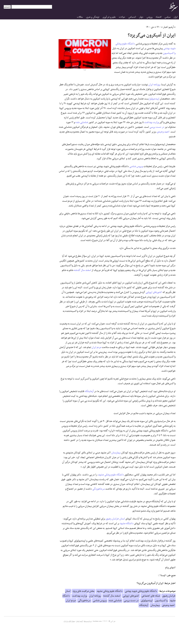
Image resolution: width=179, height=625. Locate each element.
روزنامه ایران (154, 84)
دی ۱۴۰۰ (150, 27)
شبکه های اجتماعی (150, 596)
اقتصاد (158, 17)
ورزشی (149, 17)
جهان (141, 17)
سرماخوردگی (98, 489)
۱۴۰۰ (158, 27)
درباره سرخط (88, 621)
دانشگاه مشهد (127, 523)
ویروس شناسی (136, 166)
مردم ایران (96, 347)
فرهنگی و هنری (92, 17)
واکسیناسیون (169, 53)
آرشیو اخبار (168, 27)
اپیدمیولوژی (153, 98)
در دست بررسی (156, 127)
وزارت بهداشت (151, 122)
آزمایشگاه (89, 391)
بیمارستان (116, 452)
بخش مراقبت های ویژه (83, 591)
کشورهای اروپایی (154, 292)
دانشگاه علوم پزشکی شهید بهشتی (141, 591)
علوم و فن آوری (109, 17)
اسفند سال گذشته (82, 270)
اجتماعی (132, 17)
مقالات (80, 17)
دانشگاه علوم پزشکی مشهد (111, 474)
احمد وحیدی (163, 132)
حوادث (122, 17)
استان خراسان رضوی (115, 518)
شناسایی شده (81, 122)
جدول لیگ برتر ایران (69, 621)
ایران (175, 17)
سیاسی (167, 17)
